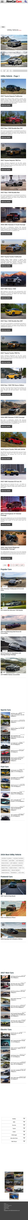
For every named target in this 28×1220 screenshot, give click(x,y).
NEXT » (17, 565)
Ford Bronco (14, 872)
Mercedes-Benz (14, 1138)
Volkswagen (14, 1135)
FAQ (5, 1209)
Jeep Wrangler (19, 860)
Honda (14, 1131)
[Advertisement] (14, 14)
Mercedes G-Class (5, 865)
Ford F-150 (21, 867)
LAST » (22, 565)
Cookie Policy (6, 1208)
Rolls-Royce (14, 1141)
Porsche (14, 1125)
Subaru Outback (13, 867)
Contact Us (6, 1204)
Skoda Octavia (4, 863)
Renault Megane (16, 870)
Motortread (6, 1207)
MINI (14, 1122)
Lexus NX (21, 863)
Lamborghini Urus (5, 870)
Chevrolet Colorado (6, 858)
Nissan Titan (4, 867)
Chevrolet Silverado (18, 858)
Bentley (14, 1118)
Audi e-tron (21, 872)
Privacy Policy (6, 1206)
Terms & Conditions (8, 1205)
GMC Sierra (11, 860)
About (5, 1203)
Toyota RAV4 (4, 860)
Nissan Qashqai (5, 872)
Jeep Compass (13, 863)
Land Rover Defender (17, 865)
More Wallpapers (5, 105)
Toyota (14, 1128)
